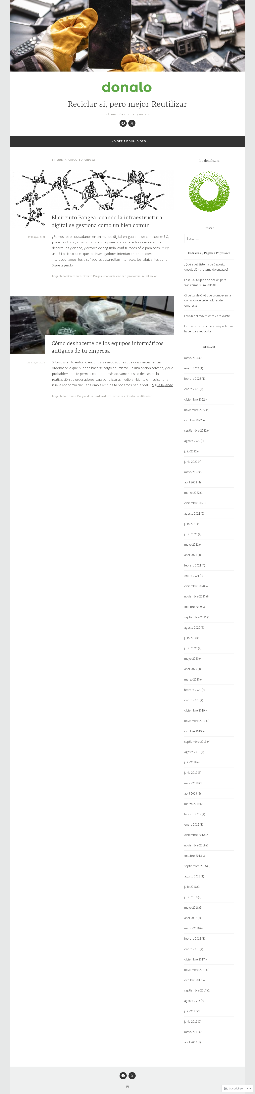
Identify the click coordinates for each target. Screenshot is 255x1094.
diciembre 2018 (194, 835)
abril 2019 (190, 793)
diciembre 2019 (194, 710)
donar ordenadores (99, 396)
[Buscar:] (209, 238)
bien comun (74, 276)
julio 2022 (190, 451)
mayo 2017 (191, 1032)
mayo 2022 (191, 472)
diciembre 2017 (194, 959)
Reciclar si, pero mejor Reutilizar (127, 104)
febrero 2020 (192, 690)
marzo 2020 (192, 679)
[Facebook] (123, 123)
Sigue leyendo (62, 265)
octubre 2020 (193, 607)
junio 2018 (190, 897)
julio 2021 (190, 524)
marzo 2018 (192, 928)
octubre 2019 (193, 731)
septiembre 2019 (195, 742)
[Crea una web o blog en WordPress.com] (127, 1087)
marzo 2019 (192, 804)
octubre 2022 (193, 420)
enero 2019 (191, 824)
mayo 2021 (191, 544)
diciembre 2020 (194, 586)
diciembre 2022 (194, 399)
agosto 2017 (192, 1001)
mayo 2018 (191, 907)
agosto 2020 (192, 627)
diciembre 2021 (194, 503)
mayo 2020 (191, 658)
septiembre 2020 (195, 617)
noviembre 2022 (195, 410)
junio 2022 (190, 462)
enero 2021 (191, 576)
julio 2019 (190, 762)
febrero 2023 (192, 378)
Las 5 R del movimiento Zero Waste (207, 316)
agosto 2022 (192, 441)
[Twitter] (132, 123)
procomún (133, 276)
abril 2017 (190, 1042)
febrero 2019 (192, 814)
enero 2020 (191, 700)
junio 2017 (190, 1021)
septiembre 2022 (195, 430)
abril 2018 (190, 918)
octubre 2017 (193, 980)
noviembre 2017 (195, 970)
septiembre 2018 (195, 866)
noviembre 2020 (195, 596)
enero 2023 (191, 389)
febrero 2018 (192, 938)
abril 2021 (190, 555)
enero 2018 (191, 949)
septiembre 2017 (195, 990)
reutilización (149, 276)
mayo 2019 (191, 783)
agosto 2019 (192, 752)
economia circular (114, 276)
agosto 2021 (192, 513)
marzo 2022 (192, 493)
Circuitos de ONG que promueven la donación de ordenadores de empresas (207, 300)
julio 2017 (190, 1011)
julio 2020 (190, 638)
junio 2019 (190, 773)
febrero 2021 (192, 565)
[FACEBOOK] (123, 1076)
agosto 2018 (192, 876)
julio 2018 (190, 887)
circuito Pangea (92, 276)
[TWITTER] (132, 1076)
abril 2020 (190, 669)
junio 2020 (190, 648)
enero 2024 (191, 368)
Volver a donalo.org (129, 141)
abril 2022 (190, 482)
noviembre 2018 (195, 845)
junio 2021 (190, 534)
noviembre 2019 (195, 721)
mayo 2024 (191, 358)
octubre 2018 (193, 856)
